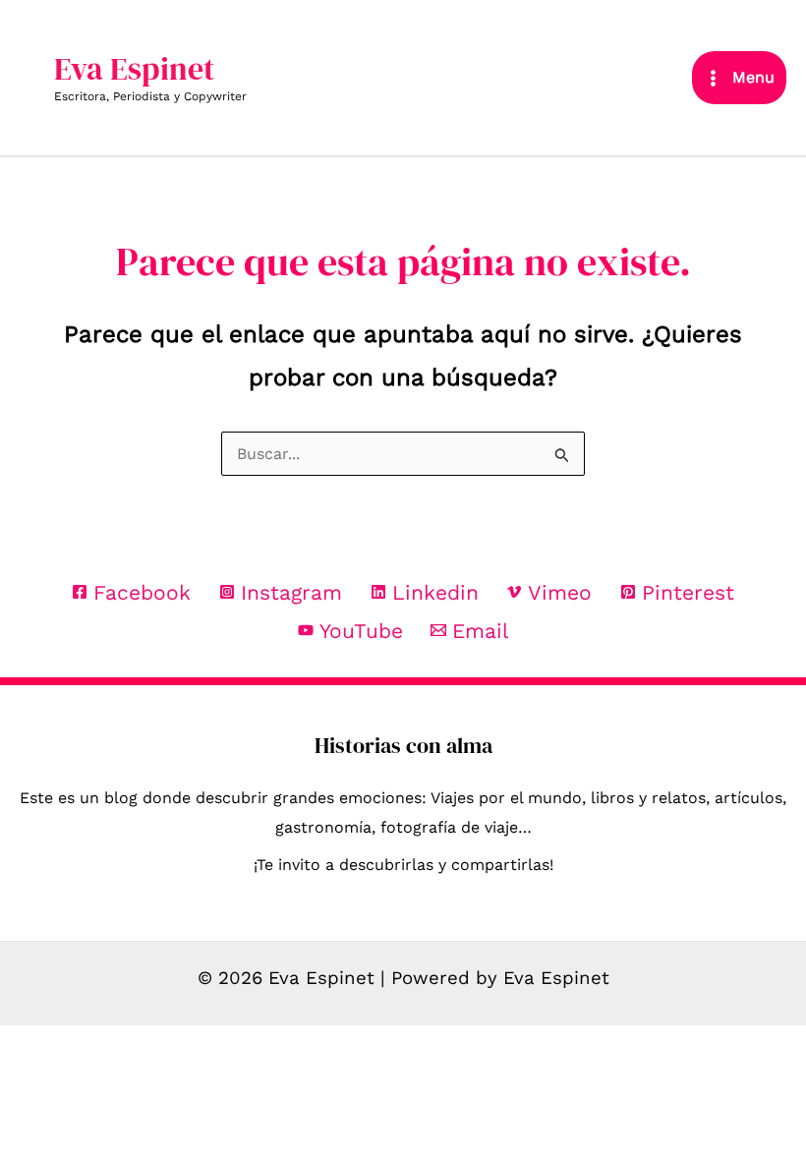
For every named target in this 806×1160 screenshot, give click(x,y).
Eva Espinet (134, 68)
